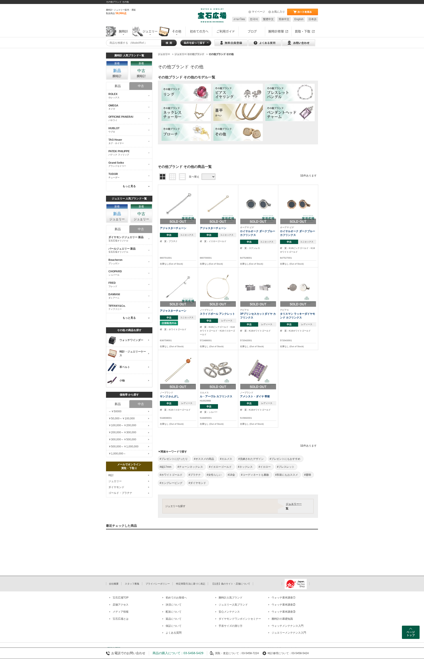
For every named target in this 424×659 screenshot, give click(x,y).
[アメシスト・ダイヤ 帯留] (258, 369)
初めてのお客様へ (176, 597)
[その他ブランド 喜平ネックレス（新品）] (238, 112)
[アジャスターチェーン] (178, 204)
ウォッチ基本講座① (283, 597)
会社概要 (114, 583)
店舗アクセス (121, 604)
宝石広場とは (121, 618)
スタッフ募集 (132, 583)
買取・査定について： (228, 653)
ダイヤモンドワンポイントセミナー (240, 618)
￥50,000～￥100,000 (121, 418)
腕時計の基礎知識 (282, 618)
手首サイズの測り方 (230, 625)
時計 (111, 475)
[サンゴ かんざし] (178, 369)
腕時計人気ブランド (230, 597)
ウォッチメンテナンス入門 (287, 625)
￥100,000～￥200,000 (122, 425)
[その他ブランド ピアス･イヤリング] (238, 92)
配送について (174, 611)
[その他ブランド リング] (186, 92)
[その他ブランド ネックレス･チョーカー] (186, 112)
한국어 (254, 19)
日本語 (312, 19)
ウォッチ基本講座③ (283, 611)
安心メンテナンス (229, 611)
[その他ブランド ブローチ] (186, 132)
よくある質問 (174, 632)
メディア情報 (121, 611)
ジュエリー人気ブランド (233, 604)
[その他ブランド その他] (238, 132)
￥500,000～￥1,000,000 (123, 446)
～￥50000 (114, 411)
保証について (174, 625)
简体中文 (284, 19)
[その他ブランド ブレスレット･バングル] (290, 92)
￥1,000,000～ (117, 453)
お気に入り (278, 11)
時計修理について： (280, 653)
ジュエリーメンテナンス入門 (289, 632)
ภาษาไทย (239, 19)
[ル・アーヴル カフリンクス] (218, 369)
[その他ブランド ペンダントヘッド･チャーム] (290, 112)
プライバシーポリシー (158, 583)
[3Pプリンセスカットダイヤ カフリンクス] (258, 286)
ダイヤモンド (116, 487)
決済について (174, 604)
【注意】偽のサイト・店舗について (230, 583)
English (298, 19)
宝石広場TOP (121, 597)
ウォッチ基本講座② (283, 604)
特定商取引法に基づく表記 (190, 583)
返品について (174, 618)
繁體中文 (268, 19)
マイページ (258, 11)
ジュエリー (115, 481)
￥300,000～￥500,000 (122, 439)
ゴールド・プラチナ (120, 492)
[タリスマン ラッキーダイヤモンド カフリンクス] (298, 286)
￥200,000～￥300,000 (122, 432)
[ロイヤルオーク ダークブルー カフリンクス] (258, 204)
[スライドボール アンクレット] (218, 286)
